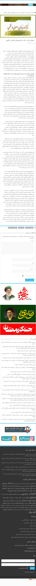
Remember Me (23, 568)
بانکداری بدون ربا (4, 494)
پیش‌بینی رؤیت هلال (16, 509)
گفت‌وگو (32, 512)
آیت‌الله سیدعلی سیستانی (24, 486)
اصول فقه (27, 491)
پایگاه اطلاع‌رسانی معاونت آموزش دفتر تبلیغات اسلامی (23, 537)
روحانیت (26, 503)
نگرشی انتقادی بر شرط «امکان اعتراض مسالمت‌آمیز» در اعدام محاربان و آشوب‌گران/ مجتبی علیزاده (18, 354)
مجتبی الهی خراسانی (16, 505)
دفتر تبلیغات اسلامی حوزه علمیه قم (27, 529)
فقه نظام (22, 505)
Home (33, 12)
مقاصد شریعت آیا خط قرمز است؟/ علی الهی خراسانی (22, 372)
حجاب (16, 498)
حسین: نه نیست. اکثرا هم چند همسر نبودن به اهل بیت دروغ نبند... (20, 467)
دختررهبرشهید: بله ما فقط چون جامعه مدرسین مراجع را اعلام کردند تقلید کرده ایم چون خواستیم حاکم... (19, 470)
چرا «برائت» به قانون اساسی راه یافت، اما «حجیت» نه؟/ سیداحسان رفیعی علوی (19, 382)
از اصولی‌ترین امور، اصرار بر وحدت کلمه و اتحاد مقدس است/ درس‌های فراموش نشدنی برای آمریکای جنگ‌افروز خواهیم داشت (18, 399)
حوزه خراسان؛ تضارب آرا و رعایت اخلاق (26, 351)
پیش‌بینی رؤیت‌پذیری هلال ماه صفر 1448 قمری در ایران (22, 405)
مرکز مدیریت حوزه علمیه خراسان (28, 531)
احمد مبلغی (11, 488)
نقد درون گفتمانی (8, 507)
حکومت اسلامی (10, 501)
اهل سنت (19, 494)
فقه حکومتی (33, 505)
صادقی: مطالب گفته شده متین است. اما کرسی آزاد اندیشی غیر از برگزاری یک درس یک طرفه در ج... (19, 463)
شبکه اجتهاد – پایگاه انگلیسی (29, 520)
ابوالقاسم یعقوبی (29, 228)
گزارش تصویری (7, 509)
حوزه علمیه (6, 498)
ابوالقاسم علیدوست (19, 488)
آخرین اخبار (27, 12)
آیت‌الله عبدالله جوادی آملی (13, 486)
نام (33, 257)
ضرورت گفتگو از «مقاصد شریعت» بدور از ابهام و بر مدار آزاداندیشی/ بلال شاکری (18, 343)
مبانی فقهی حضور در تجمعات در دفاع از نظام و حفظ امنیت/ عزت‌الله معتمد (19, 386)
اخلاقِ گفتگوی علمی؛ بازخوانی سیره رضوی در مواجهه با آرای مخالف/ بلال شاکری (18, 368)
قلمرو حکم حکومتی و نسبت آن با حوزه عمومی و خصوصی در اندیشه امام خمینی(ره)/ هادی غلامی (18, 420)
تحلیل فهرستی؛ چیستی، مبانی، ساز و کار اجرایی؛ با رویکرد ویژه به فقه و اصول (18, 416)
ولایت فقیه (28, 510)
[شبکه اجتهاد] (18, 5)
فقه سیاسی (26, 505)
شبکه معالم (33, 526)
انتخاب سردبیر (28, 494)
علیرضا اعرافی (10, 503)
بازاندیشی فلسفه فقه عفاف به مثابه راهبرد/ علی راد (23, 412)
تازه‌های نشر (21, 228)
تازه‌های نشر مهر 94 (13, 228)
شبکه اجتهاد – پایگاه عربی (30, 523)
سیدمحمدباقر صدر (18, 503)
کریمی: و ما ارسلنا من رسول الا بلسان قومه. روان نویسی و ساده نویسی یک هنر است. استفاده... (19, 455)
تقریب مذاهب (21, 498)
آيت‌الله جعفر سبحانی (30, 483)
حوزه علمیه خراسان (29, 500)
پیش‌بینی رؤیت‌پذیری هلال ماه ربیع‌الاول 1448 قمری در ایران (21, 374)
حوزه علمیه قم (17, 501)
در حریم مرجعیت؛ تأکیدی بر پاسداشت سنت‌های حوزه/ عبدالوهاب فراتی (18, 403)
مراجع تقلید (27, 507)
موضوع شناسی (15, 507)
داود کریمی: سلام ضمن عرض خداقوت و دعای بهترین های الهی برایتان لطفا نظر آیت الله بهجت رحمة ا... (19, 474)
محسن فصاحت (9, 505)
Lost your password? (30, 572)
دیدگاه (32, 241)
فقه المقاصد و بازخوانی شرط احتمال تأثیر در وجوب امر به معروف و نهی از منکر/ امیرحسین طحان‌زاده (18, 361)
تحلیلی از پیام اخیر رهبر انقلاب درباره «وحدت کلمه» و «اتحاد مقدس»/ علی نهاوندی (18, 390)
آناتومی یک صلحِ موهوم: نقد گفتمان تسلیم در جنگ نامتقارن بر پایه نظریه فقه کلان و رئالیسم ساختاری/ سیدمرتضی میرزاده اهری (18, 395)
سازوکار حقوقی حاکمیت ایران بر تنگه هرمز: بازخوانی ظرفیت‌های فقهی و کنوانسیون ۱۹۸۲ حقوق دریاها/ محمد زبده (18, 347)
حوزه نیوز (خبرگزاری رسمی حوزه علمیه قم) (26, 534)
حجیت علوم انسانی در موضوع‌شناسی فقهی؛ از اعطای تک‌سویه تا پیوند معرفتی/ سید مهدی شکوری (19, 378)
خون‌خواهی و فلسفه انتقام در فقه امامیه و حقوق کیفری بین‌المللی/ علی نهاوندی (18, 409)
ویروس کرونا (22, 509)
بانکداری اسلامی (12, 494)
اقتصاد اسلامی (21, 491)
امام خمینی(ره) (12, 491)
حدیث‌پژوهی (12, 498)
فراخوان (4, 503)
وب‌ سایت (32, 269)
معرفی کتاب (21, 507)
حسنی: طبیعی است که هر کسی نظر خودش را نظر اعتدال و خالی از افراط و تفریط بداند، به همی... (19, 459)
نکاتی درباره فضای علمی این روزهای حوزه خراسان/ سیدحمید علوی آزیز (19, 358)
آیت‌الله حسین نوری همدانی (19, 483)
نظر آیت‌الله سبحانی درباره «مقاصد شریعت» (25, 365)
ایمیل (33, 263)
